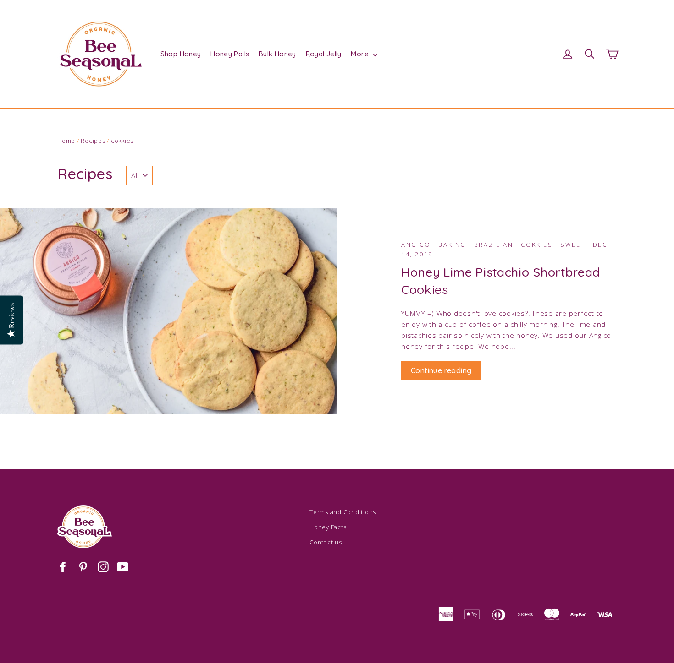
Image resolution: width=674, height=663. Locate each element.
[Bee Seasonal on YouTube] (122, 566)
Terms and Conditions (342, 512)
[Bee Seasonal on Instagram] (103, 566)
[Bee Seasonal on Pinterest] (82, 566)
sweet (574, 244)
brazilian (495, 244)
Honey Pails (229, 53)
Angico (417, 244)
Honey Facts (327, 527)
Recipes (93, 140)
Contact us (325, 542)
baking (453, 244)
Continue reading (441, 370)
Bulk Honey (277, 53)
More (360, 53)
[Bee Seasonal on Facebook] (62, 566)
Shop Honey (180, 53)
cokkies (538, 244)
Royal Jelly (324, 53)
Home (66, 140)
